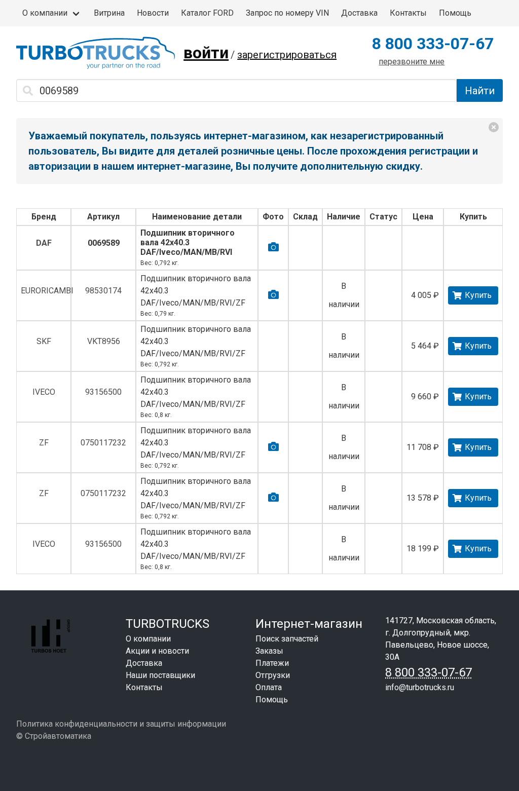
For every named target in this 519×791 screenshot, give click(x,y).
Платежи (272, 663)
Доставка (359, 13)
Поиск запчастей (286, 639)
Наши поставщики (160, 675)
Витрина (109, 13)
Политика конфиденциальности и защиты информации (121, 724)
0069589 (104, 243)
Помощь (455, 13)
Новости (153, 13)
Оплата (268, 687)
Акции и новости (157, 651)
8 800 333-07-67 (433, 43)
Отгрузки (272, 675)
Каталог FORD (207, 13)
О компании (44, 13)
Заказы (269, 651)
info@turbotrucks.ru (419, 687)
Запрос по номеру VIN (287, 13)
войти (206, 52)
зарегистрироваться (287, 55)
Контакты (408, 13)
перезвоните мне (411, 61)
